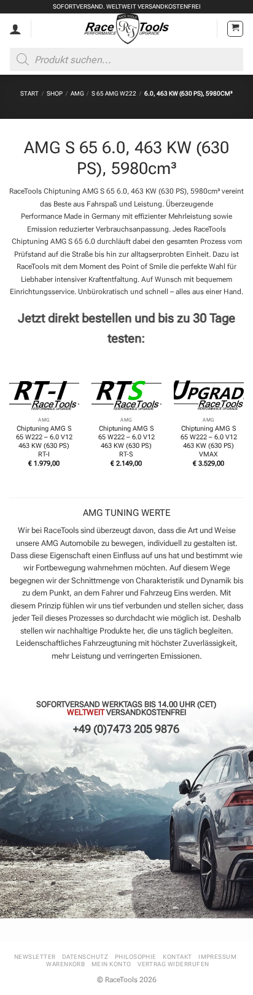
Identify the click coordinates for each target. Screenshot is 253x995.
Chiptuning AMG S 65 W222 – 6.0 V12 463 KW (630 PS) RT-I (44, 441)
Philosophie (136, 956)
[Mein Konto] (15, 28)
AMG (77, 93)
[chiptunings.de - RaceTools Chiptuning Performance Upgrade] (126, 28)
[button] (235, 29)
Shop (55, 93)
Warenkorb (65, 964)
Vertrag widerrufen (173, 964)
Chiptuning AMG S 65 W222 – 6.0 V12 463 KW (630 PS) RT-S (126, 441)
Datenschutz (85, 956)
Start (29, 93)
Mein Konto (111, 964)
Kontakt (177, 956)
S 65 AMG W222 (113, 93)
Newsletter (35, 956)
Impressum (217, 956)
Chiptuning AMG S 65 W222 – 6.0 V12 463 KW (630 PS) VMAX (209, 441)
